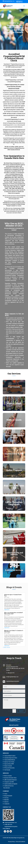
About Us (6, 801)
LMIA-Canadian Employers (10, 779)
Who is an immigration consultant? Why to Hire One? (13, 613)
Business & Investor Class (10, 777)
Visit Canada (7, 769)
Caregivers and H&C (9, 781)
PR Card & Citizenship (9, 767)
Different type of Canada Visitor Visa (13, 595)
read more (6, 609)
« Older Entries (6, 647)
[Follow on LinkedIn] (11, 831)
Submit (21, 711)
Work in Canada (8, 775)
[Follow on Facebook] (5, 831)
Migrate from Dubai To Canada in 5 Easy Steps (13, 631)
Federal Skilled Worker (9, 759)
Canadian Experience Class (10, 757)
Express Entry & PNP (9, 763)
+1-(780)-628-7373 (19, 2)
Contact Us (6, 803)
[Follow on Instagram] (8, 831)
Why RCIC (6, 799)
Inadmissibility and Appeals (10, 783)
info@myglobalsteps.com (10, 822)
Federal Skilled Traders (9, 755)
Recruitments (6, 787)
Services (6, 797)
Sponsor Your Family (9, 761)
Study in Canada (8, 765)
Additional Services (9, 785)
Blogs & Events (7, 795)
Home (5, 793)
